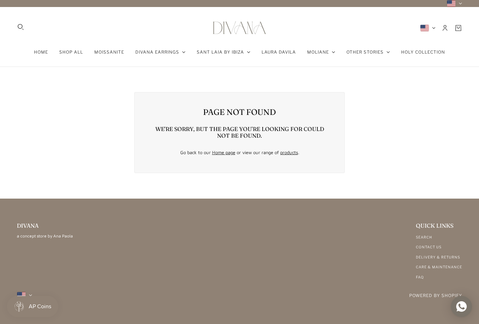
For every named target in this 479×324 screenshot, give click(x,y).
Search (424, 237)
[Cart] (458, 28)
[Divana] (239, 27)
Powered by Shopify (435, 295)
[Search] (21, 27)
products (289, 152)
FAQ (420, 277)
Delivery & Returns (438, 257)
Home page (223, 152)
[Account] (445, 28)
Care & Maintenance (439, 267)
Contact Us (428, 247)
